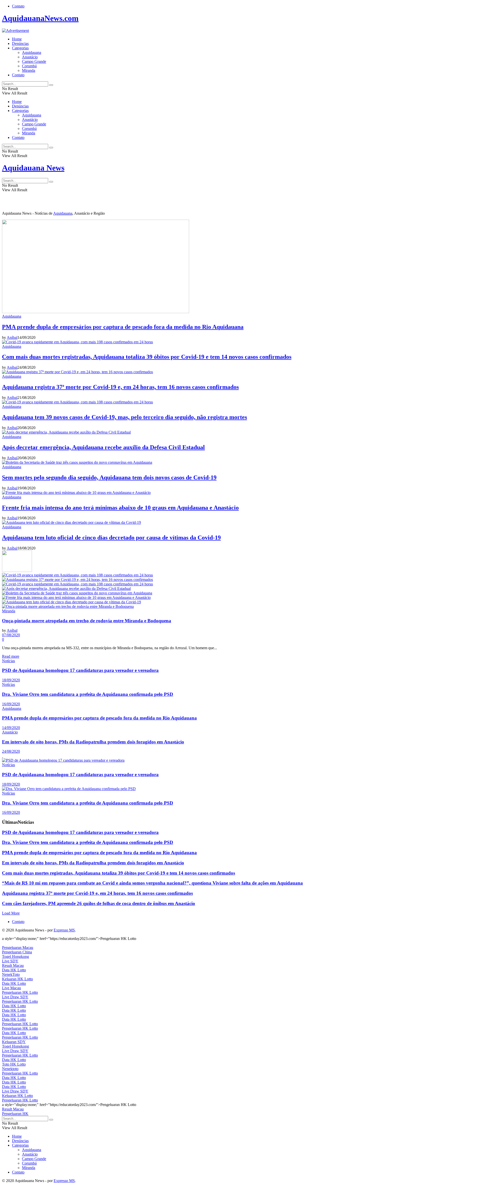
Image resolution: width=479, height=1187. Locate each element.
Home (17, 39)
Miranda (28, 70)
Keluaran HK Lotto (17, 979)
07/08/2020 (11, 635)
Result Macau (13, 965)
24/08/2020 (11, 751)
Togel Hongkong (15, 956)
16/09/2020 (11, 704)
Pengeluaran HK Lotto (20, 992)
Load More (11, 913)
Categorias (20, 48)
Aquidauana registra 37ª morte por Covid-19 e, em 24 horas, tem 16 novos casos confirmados (120, 387)
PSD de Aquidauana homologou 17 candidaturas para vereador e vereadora (80, 670)
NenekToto (11, 974)
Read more (10, 656)
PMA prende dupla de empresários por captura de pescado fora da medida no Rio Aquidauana (122, 327)
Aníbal (12, 337)
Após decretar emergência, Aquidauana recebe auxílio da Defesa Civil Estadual (103, 447)
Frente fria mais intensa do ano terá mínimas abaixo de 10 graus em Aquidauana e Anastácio (120, 507)
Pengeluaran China (17, 952)
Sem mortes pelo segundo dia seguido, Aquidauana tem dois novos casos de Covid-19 (109, 477)
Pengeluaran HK (15, 1113)
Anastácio (30, 57)
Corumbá (29, 66)
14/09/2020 (11, 728)
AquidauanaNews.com (40, 18)
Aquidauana (31, 52)
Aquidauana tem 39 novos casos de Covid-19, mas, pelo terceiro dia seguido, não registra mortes (124, 417)
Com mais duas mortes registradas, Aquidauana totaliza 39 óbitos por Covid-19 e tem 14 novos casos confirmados (146, 357)
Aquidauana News (33, 167)
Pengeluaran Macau (17, 947)
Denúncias (20, 43)
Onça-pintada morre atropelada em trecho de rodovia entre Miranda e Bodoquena (86, 620)
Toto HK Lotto (14, 1064)
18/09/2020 (11, 680)
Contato (18, 6)
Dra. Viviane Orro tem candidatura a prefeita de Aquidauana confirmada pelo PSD (87, 694)
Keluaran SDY (14, 1042)
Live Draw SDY (15, 997)
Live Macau (11, 988)
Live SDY (10, 961)
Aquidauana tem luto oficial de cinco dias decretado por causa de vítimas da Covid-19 (111, 537)
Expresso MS (64, 930)
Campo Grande (34, 61)
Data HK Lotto (14, 970)
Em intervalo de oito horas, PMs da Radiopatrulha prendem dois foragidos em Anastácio (93, 741)
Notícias (8, 661)
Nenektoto (10, 1069)
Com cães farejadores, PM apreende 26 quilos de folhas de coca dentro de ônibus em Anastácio (98, 903)
